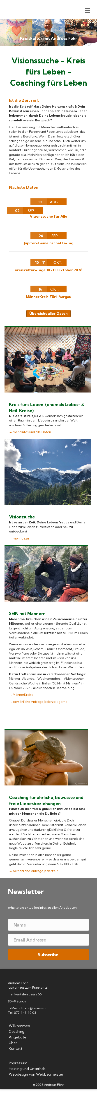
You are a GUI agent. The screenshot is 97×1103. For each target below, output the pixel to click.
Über (13, 1043)
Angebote (17, 1037)
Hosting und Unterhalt (27, 1069)
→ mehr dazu (19, 538)
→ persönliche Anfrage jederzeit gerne (38, 702)
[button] (48, 954)
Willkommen (19, 1026)
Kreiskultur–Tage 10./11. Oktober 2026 (48, 270)
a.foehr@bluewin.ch (33, 1008)
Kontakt (15, 1049)
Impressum (18, 1063)
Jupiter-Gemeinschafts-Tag (48, 243)
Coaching (16, 1032)
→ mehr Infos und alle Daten (30, 432)
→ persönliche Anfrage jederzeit (33, 871)
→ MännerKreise (21, 695)
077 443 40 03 (25, 1013)
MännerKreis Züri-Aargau (48, 296)
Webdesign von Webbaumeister (36, 1074)
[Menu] (87, 10)
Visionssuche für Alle (48, 216)
